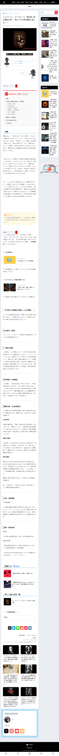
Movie (13, 2)
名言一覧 (5, 86)
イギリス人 (27, 640)
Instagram (12, 733)
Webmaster (29, 747)
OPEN (5, 617)
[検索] (56, 12)
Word (26, 2)
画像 (21, 63)
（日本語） (53, 2)
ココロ (34, 640)
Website (22, 733)
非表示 (25, 94)
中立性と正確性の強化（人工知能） (15, 101)
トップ (53, 754)
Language (9, 123)
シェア (18, 754)
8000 (5, 237)
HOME (30, 745)
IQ (4, 2)
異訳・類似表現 (11, 114)
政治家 (21, 61)
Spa (45, 2)
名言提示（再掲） (12, 103)
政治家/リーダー (32, 642)
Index (29, 6)
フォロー (29, 754)
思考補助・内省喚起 (12, 108)
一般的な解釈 (11, 106)
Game (41, 2)
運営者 (11, 217)
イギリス (16, 61)
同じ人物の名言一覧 (11, 120)
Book (31, 2)
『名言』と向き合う (31, 635)
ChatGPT (18, 317)
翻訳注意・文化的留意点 (13, 110)
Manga (36, 2)
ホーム (6, 754)
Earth (22, 2)
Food (18, 2)
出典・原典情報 (11, 112)
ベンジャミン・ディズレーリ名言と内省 (15, 642)
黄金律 (16, 566)
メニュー (41, 754)
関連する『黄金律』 (11, 117)
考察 (7, 98)
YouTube (17, 733)
